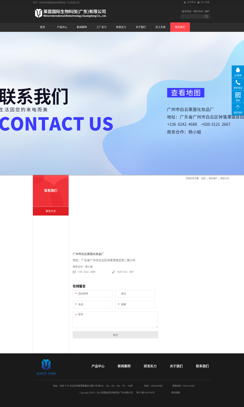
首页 (42, 27)
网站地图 (175, 392)
